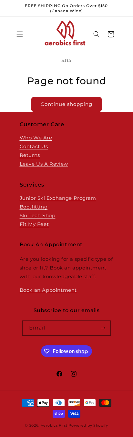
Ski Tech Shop (38, 215)
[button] (20, 34)
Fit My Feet (34, 224)
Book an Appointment (48, 290)
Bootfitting (34, 207)
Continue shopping (66, 104)
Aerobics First (54, 425)
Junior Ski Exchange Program (58, 198)
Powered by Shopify (88, 425)
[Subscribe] (103, 328)
